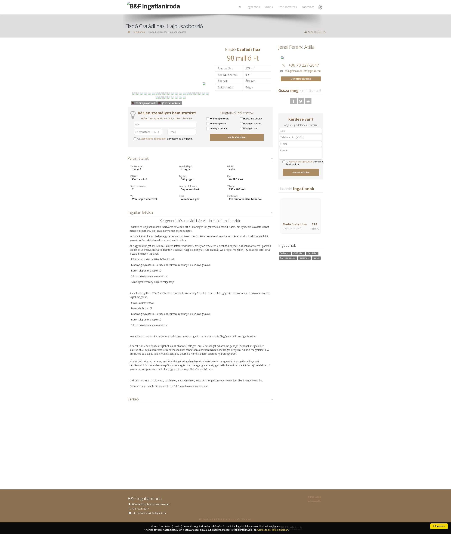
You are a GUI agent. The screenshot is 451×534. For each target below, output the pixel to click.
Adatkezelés (315, 501)
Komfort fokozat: (188, 186)
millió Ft (314, 228)
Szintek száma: (138, 186)
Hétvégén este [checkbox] (250, 128)
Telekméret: (136, 166)
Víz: (132, 195)
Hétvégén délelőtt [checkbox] (252, 123)
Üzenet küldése (301, 172)
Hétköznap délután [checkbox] (252, 118)
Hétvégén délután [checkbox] (218, 128)
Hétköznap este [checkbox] (218, 123)
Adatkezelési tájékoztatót (153, 138)
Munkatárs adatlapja (301, 78)
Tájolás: (183, 176)
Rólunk (268, 7)
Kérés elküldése (237, 137)
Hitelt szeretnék (287, 7)
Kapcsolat (307, 7)
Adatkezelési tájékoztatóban (272, 529)
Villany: (231, 186)
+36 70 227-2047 (304, 65)
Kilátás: (134, 176)
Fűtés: (230, 166)
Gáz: (181, 195)
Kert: (229, 176)
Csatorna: (232, 195)
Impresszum (315, 496)
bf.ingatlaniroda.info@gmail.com (303, 71)
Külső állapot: (186, 166)
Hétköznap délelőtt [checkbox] (219, 118)
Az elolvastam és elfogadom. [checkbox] (165, 138)
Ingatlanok (253, 7)
